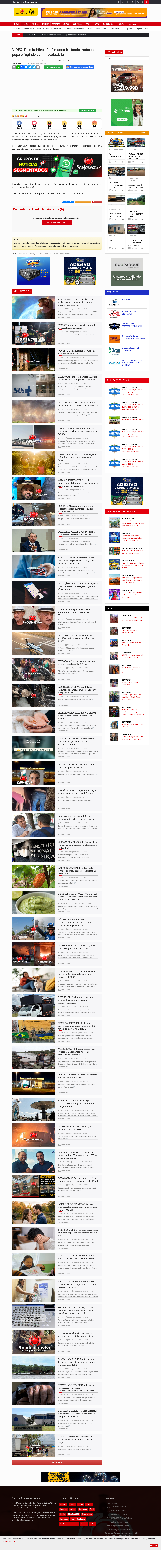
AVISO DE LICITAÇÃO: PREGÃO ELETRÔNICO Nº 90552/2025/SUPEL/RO (133, 434)
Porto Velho (48, 254)
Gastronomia (64, 903)
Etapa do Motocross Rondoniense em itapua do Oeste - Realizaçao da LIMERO (133, 712)
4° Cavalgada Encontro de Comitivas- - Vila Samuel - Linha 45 (133, 670)
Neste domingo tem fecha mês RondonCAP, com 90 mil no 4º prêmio (133, 565)
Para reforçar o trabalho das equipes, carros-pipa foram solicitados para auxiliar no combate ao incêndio (76, 957)
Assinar (34, 2)
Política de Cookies (10, 1541)
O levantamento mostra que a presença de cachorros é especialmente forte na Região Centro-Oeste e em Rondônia (77, 986)
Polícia (25, 24)
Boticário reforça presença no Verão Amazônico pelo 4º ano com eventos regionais (133, 523)
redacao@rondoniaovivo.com (117, 1522)
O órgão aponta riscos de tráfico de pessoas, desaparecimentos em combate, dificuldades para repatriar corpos (76, 1038)
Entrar (27, 2)
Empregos (40, 29)
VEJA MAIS (57, 1462)
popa (62, 254)
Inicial (16, 24)
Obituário (115, 29)
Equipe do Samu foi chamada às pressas (73, 519)
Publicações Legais (54, 29)
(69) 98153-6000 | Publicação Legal (119, 1518)
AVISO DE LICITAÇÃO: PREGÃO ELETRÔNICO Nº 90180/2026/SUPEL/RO (133, 392)
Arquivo (121, 24)
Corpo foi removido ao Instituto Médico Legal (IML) (76, 774)
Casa (111, 240)
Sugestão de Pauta (68, 202)
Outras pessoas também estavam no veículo (74, 700)
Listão (96, 24)
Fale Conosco (112, 1503)
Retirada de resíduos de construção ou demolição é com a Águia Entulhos (132, 538)
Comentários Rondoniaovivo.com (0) (38, 209)
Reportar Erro (97, 202)
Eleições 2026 (108, 24)
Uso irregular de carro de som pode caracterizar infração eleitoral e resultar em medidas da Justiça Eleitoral (76, 1012)
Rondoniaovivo (23, 254)
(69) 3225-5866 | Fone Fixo (116, 1507)
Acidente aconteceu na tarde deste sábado (73, 1449)
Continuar (153, 1545)
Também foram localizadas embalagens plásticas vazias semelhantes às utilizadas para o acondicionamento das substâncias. (76, 1322)
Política (35, 24)
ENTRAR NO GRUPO (88, 110)
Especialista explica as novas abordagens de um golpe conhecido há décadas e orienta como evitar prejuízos (78, 827)
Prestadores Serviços (133, 179)
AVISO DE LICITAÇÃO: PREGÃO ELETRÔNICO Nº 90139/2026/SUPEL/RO (133, 464)
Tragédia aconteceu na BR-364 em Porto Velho (75, 335)
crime (32, 254)
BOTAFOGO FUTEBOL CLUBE (132, 326)
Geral (88, 24)
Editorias (132, 24)
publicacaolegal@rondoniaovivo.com (120, 1530)
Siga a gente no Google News (81, 67)
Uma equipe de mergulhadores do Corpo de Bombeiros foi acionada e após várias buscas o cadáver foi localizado (78, 363)
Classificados (28, 29)
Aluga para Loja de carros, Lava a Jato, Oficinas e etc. (135, 187)
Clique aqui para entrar (57, 222)
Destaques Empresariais (74, 29)
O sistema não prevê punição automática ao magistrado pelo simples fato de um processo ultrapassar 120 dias (75, 857)
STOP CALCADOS (128, 314)
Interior (45, 24)
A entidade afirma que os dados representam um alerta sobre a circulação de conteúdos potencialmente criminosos (78, 598)
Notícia (67, 254)
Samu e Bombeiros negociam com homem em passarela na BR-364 (64, 35)
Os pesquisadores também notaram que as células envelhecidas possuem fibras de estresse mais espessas (76, 1400)
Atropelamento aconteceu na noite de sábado (75, 800)
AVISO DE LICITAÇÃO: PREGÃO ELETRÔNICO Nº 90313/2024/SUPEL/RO (133, 449)
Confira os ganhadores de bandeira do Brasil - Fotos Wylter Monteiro (131, 697)
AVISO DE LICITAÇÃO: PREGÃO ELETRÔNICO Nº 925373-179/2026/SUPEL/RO (133, 407)
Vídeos (97, 29)
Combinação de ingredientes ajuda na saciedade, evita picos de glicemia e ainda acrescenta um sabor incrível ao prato (78, 909)
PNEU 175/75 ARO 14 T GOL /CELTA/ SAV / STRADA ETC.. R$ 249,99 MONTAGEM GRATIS (135, 245)
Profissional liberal (116, 149)
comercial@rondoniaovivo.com (118, 1526)
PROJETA (125, 302)
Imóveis (131, 207)
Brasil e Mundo (64, 1033)
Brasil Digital (126, 350)
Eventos (89, 29)
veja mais (142, 132)
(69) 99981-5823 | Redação (116, 1511)
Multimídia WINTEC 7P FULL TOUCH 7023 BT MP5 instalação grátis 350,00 (135, 159)
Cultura (66, 24)
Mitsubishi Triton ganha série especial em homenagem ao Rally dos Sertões (132, 580)
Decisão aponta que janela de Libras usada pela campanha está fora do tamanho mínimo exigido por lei (77, 1167)
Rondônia (39, 254)
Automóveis (132, 149)
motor (56, 254)
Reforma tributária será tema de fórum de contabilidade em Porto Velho (133, 595)
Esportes (56, 24)
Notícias (16, 29)
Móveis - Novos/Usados (114, 208)
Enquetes (105, 29)
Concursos (77, 24)
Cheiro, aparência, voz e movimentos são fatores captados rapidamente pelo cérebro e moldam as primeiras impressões (76, 1219)
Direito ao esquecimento (83, 202)
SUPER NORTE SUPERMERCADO (133, 338)
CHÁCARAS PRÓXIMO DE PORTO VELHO (135, 214)
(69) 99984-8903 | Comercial (117, 1514)
